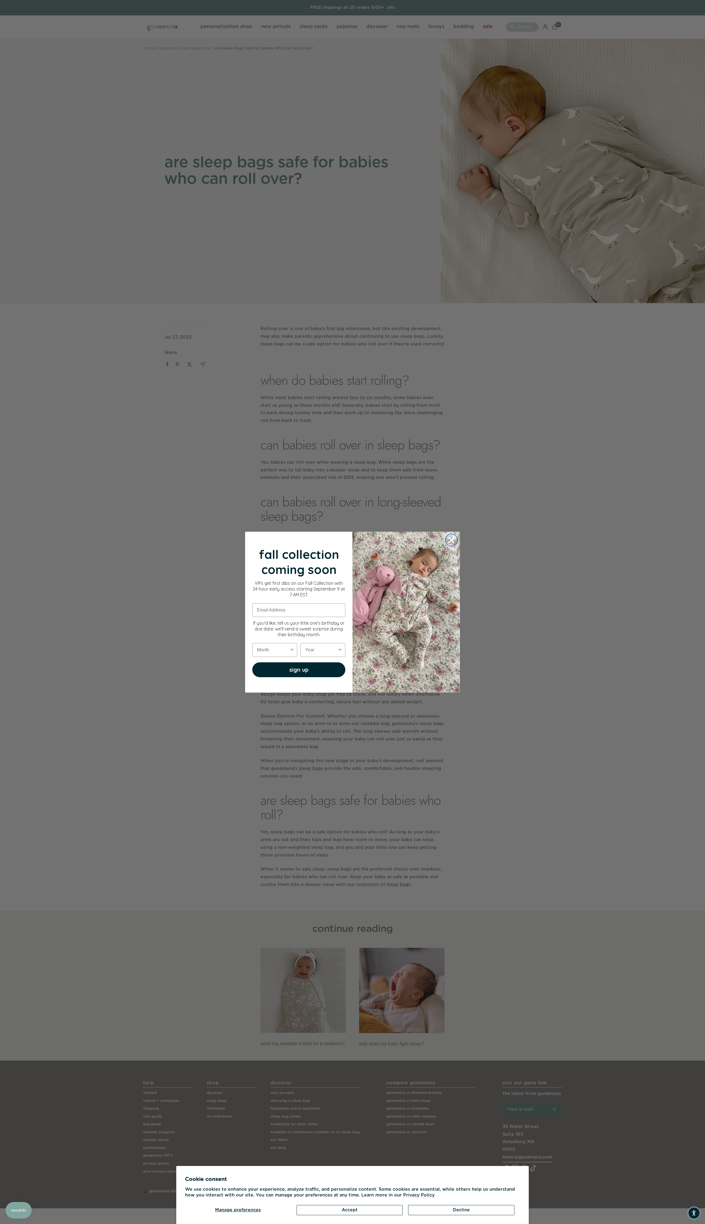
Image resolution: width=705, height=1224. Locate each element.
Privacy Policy (419, 1195)
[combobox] (273, 650)
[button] (694, 1213)
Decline (461, 1210)
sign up (298, 669)
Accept (350, 1210)
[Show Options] (292, 650)
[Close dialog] (451, 540)
